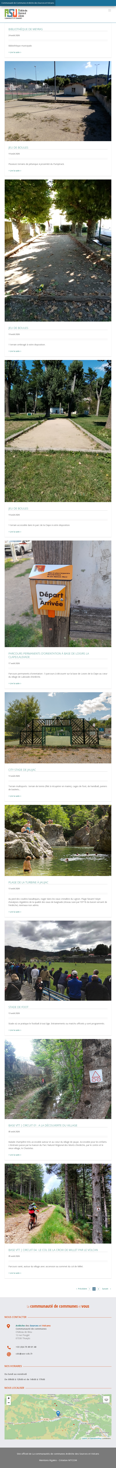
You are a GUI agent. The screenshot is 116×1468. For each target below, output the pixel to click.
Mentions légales (48, 1460)
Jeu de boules (58, 101)
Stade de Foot (58, 960)
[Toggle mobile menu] (109, 10)
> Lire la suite (14, 52)
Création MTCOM (68, 1460)
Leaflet (84, 1438)
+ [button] (9, 1398)
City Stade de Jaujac (58, 727)
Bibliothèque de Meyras (25, 29)
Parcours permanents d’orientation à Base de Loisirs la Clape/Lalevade (58, 594)
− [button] (9, 1403)
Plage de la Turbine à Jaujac (58, 840)
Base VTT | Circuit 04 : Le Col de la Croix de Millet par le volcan (58, 1203)
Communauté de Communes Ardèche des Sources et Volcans (28, 3)
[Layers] (106, 1399)
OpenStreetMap (96, 1438)
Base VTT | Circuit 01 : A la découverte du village (58, 1079)
